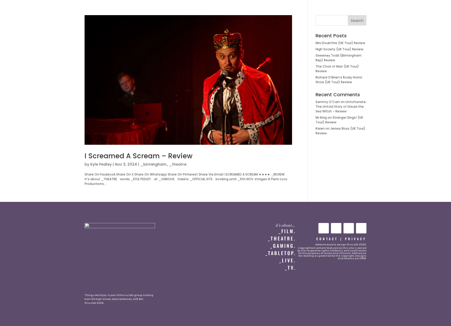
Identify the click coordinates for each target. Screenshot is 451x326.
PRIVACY (355, 239)
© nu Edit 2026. (94, 303)
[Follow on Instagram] (336, 228)
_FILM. (287, 231)
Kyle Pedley (101, 164)
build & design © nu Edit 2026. (346, 244)
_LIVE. (287, 260)
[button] (15, 9)
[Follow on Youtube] (323, 228)
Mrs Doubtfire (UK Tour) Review (340, 43)
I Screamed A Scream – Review (138, 156)
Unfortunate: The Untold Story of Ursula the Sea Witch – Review (341, 106)
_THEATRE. (282, 238)
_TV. (290, 267)
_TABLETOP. (280, 253)
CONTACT (327, 239)
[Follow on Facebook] (361, 228)
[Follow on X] (348, 228)
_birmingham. (153, 164)
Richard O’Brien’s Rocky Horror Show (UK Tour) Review (339, 79)
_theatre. (178, 164)
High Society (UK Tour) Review (339, 49)
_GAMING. (283, 245)
